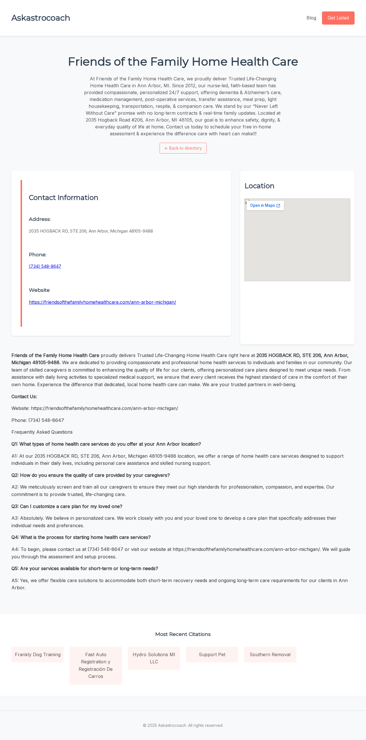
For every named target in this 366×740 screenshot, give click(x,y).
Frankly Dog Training (38, 654)
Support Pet (212, 654)
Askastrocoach (40, 18)
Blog (311, 18)
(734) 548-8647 (45, 266)
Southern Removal (270, 654)
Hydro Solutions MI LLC (154, 658)
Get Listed (338, 18)
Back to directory (183, 148)
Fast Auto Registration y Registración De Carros (96, 665)
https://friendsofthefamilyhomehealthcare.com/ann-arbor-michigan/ (102, 302)
